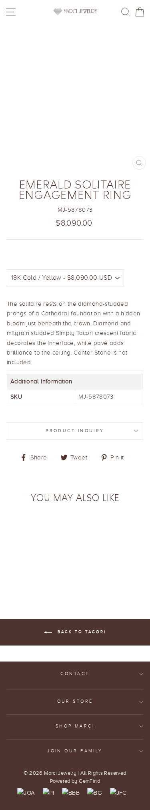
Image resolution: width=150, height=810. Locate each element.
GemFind (89, 781)
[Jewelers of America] (26, 793)
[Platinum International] (48, 793)
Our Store (75, 701)
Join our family (75, 751)
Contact (74, 673)
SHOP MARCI (75, 726)
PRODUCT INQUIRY (75, 430)
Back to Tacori (80, 632)
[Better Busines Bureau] (71, 793)
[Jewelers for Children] (118, 793)
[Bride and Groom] (94, 793)
